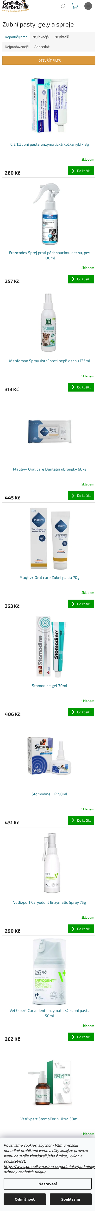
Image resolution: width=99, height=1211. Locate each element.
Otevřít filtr (49, 60)
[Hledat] (63, 6)
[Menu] (88, 6)
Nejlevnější (41, 36)
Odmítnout (25, 1199)
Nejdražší (62, 36)
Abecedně (42, 46)
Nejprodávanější (17, 46)
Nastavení (47, 1183)
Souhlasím (70, 1199)
